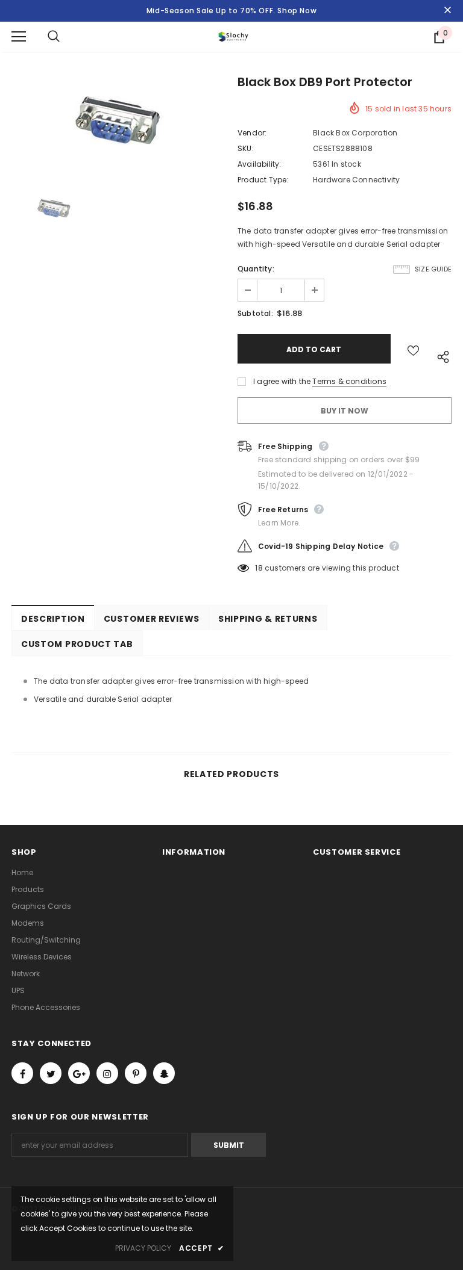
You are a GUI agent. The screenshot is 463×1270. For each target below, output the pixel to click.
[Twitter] (50, 1073)
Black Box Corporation (355, 133)
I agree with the (281, 381)
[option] (118, 125)
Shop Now (297, 10)
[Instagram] (107, 1073)
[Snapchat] (164, 1073)
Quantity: (256, 269)
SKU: (246, 148)
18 (258, 568)
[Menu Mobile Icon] (18, 36)
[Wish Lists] (413, 348)
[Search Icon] (66, 37)
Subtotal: (255, 313)
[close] (447, 11)
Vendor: (252, 133)
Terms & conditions (349, 381)
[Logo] (233, 36)
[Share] (440, 354)
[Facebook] (22, 1073)
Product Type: (263, 180)
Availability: (260, 164)
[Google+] (79, 1073)
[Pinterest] (135, 1073)
